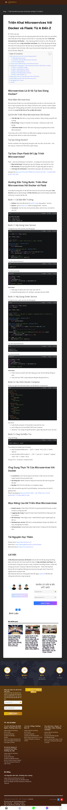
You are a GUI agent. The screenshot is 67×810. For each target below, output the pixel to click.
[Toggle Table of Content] (49, 53)
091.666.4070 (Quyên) (53, 735)
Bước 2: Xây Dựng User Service (21, 69)
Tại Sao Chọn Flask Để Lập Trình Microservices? (24, 63)
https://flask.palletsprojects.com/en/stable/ (28, 544)
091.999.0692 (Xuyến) (34, 735)
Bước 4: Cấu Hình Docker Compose (22, 72)
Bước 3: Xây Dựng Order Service (21, 71)
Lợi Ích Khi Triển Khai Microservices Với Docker (25, 60)
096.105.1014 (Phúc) (13, 730)
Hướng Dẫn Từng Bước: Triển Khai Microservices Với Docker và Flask (30, 65)
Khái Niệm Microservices (19, 58)
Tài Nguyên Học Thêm (17, 80)
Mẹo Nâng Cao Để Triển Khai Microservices (23, 78)
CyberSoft (42, 574)
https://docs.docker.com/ (24, 542)
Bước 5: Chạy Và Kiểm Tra (19, 74)
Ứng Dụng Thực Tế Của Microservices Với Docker (24, 76)
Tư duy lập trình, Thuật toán (13, 804)
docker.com (24, 205)
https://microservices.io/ (26, 547)
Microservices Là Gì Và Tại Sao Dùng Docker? (23, 56)
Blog (5, 11)
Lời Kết (12, 82)
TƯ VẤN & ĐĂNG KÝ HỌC (35, 690)
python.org (33, 203)
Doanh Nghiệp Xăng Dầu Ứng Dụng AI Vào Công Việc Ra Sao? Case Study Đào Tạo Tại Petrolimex (14, 641)
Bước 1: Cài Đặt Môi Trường (20, 67)
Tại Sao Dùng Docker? (19, 61)
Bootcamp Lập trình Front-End (11, 801)
